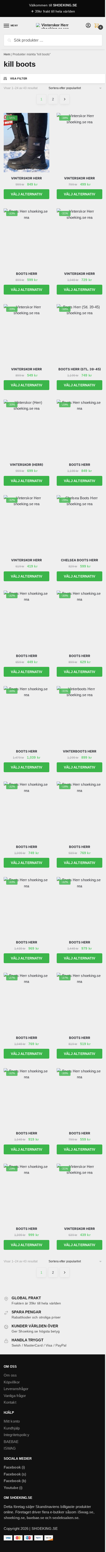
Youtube (11, 1488)
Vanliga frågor (15, 1396)
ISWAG (10, 1448)
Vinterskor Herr (26, 178)
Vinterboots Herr (79, 751)
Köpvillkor (12, 1382)
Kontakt (10, 1402)
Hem (7, 54)
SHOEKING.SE (65, 5)
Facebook (12, 1467)
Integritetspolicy (16, 1435)
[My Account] (88, 25)
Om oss (10, 1375)
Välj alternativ (26, 194)
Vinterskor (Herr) (26, 465)
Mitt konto (12, 1421)
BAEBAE (11, 1442)
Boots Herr (26, 274)
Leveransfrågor (16, 1389)
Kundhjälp (12, 1428)
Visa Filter (18, 78)
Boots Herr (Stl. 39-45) (79, 369)
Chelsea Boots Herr (79, 560)
